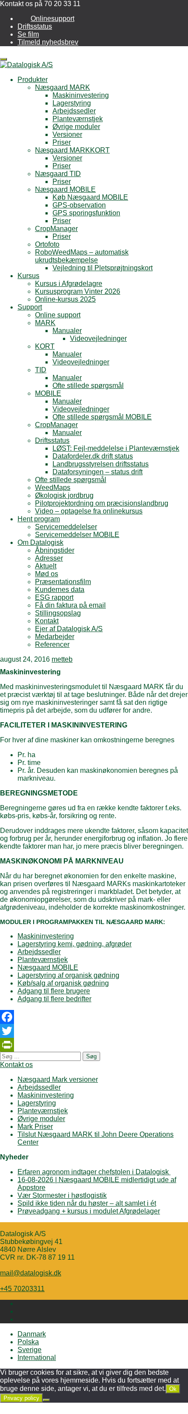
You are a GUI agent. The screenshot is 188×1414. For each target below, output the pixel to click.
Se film (28, 34)
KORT (45, 346)
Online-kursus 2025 (65, 299)
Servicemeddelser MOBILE (77, 534)
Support (29, 307)
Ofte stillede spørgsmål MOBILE (102, 417)
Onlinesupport (52, 18)
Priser (61, 142)
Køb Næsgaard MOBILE (90, 197)
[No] (46, 1400)
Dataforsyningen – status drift (97, 472)
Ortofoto (47, 244)
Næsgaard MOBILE (65, 189)
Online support (57, 315)
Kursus (28, 275)
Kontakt (47, 621)
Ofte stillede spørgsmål (88, 385)
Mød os (46, 574)
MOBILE (48, 393)
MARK (45, 322)
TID (40, 370)
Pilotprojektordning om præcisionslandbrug (101, 503)
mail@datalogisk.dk (30, 1273)
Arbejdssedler (74, 111)
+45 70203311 (22, 1288)
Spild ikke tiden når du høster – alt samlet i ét (86, 1203)
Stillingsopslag (58, 613)
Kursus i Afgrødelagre (68, 283)
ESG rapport (54, 597)
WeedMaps (52, 487)
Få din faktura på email (70, 605)
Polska (28, 1342)
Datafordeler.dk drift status (92, 456)
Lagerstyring (71, 103)
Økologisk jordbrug (64, 495)
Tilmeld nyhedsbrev (47, 42)
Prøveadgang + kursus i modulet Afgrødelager (88, 1211)
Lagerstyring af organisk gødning (68, 975)
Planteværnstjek (77, 118)
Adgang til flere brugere (53, 991)
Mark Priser (35, 1126)
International (36, 1357)
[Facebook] (94, 1017)
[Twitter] (94, 1031)
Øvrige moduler (76, 126)
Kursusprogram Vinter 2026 (77, 291)
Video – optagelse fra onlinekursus (89, 511)
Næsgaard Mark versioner (57, 1079)
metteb (62, 659)
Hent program (38, 519)
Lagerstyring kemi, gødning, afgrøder (74, 944)
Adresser (49, 558)
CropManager (56, 228)
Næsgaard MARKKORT (72, 150)
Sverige (29, 1349)
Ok (173, 1389)
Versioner (67, 134)
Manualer (67, 330)
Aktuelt (45, 566)
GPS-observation (79, 205)
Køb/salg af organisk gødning (63, 983)
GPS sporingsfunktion (86, 213)
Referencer (52, 644)
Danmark (31, 1334)
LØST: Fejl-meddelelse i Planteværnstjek (115, 448)
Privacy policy (21, 1398)
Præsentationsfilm (63, 581)
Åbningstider (54, 550)
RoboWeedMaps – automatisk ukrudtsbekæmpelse (82, 256)
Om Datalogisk (40, 542)
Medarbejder (54, 636)
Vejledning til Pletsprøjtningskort (102, 268)
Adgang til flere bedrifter (54, 999)
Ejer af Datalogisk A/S (69, 628)
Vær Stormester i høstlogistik (62, 1195)
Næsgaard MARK (62, 87)
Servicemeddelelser (66, 526)
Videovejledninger (98, 338)
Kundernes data (59, 589)
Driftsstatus (34, 26)
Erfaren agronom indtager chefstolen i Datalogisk (94, 1172)
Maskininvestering (80, 95)
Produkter (32, 79)
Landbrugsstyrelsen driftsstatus (100, 464)
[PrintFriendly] (94, 1045)
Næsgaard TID (58, 173)
